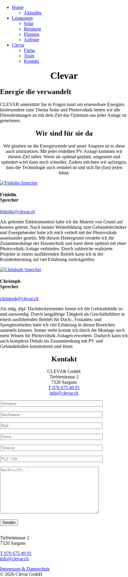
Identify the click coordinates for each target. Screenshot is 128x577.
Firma (29, 50)
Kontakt (31, 61)
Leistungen (22, 18)
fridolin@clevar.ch (17, 211)
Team (29, 55)
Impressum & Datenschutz (25, 568)
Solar (29, 23)
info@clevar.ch (64, 392)
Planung (31, 34)
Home (18, 7)
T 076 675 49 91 (64, 387)
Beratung (32, 28)
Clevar (18, 44)
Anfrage (31, 39)
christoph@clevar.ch (19, 298)
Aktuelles (33, 12)
